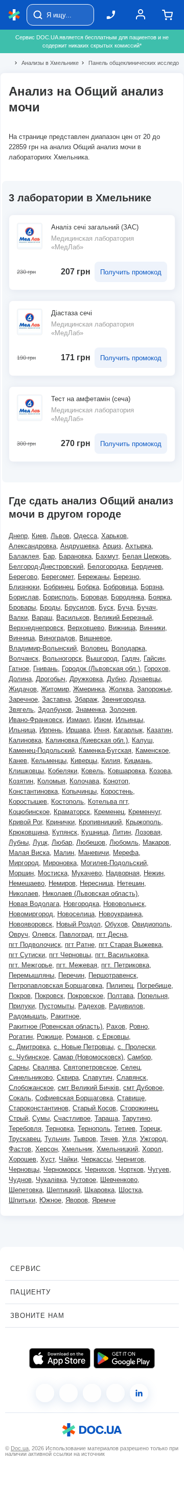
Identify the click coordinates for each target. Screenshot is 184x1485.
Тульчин (57, 1139)
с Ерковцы (113, 1036)
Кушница (94, 832)
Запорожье (154, 689)
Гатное (19, 668)
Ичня (101, 730)
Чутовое (83, 1180)
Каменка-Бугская (105, 750)
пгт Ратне (80, 944)
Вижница (121, 628)
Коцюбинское (29, 812)
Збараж (86, 699)
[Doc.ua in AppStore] (59, 1358)
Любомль (124, 842)
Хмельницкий (117, 1149)
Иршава (78, 730)
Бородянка (127, 597)
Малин (64, 852)
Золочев (122, 709)
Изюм (102, 720)
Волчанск (23, 658)
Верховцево (85, 628)
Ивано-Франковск (35, 720)
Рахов (115, 1026)
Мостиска (52, 873)
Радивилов (126, 1006)
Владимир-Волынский (43, 648)
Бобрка (88, 587)
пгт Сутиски (27, 955)
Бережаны (93, 577)
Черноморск (62, 1169)
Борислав (24, 597)
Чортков (131, 1169)
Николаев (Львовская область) (89, 893)
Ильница (22, 730)
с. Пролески (136, 1047)
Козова (160, 771)
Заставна (56, 699)
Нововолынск (124, 904)
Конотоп (115, 781)
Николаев (23, 893)
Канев (18, 760)
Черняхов (99, 1169)
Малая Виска (29, 852)
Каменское (152, 750)
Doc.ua (20, 1448)
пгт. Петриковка (125, 965)
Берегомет (57, 577)
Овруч (18, 934)
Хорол (152, 1149)
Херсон (46, 1149)
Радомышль (28, 1016)
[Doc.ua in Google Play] (124, 1358)
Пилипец (119, 985)
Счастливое (72, 1118)
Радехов (91, 1006)
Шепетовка (25, 1190)
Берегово (23, 577)
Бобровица (119, 587)
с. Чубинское (29, 1057)
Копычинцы (79, 791)
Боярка (159, 597)
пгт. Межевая (76, 965)
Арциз (112, 546)
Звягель (21, 709)
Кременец (109, 812)
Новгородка (81, 904)
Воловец (94, 648)
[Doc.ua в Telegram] (92, 1393)
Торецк (150, 1128)
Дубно (116, 679)
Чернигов (130, 1159)
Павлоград (76, 934)
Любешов (90, 842)
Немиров (62, 883)
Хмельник (77, 1149)
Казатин (159, 730)
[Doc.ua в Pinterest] (139, 1393)
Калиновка (25, 740)
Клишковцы (26, 771)
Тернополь (94, 1128)
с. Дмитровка (29, 1047)
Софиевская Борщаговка (74, 1098)
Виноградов (57, 638)
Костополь (67, 801)
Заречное (23, 699)
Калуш (142, 740)
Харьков (114, 536)
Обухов (116, 924)
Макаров (156, 842)
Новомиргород (31, 914)
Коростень (117, 791)
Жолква (121, 689)
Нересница (96, 883)
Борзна (152, 587)
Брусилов (79, 607)
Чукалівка (51, 1180)
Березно (126, 577)
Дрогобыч (50, 679)
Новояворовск (30, 924)
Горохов (156, 668)
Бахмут (107, 556)
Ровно (138, 1026)
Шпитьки (22, 1200)
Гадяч (131, 658)
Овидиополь (151, 924)
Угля (129, 1139)
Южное (50, 1200)
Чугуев (158, 1169)
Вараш (42, 617)
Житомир (55, 689)
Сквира (68, 1077)
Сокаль (20, 1098)
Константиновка (33, 791)
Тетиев (124, 1128)
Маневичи (93, 852)
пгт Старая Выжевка (130, 944)
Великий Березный (123, 617)
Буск (106, 607)
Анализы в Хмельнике (46, 63)
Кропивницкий (100, 822)
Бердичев (146, 566)
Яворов (76, 1200)
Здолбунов (55, 709)
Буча (125, 607)
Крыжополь (143, 822)
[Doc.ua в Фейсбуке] (45, 1393)
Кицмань (137, 760)
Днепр (18, 536)
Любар (62, 842)
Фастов (20, 1149)
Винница (22, 638)
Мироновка (60, 863)
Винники (152, 628)
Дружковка (86, 679)
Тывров (85, 1139)
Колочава (84, 781)
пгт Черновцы (70, 955)
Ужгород (153, 1139)
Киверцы (84, 760)
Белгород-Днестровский (46, 566)
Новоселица (76, 914)
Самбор (139, 1057)
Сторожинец (138, 1108)
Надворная (123, 873)
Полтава (120, 996)
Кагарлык (128, 730)
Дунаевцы (145, 679)
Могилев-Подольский (114, 863)
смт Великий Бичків (88, 1088)
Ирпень (50, 730)
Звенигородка (123, 699)
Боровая (94, 597)
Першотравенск (112, 975)
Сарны (19, 1067)
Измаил (78, 720)
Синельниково (31, 1077)
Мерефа (126, 852)
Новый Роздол (78, 924)
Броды (50, 607)
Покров (20, 996)
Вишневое (94, 638)
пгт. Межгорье (30, 965)
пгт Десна (112, 934)
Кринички (60, 822)
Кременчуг (144, 812)
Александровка (32, 546)
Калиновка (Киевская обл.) (86, 740)
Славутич (97, 1077)
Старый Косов (94, 1108)
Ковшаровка (126, 771)
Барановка (75, 556)
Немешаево (26, 883)
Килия (110, 760)
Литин (121, 832)
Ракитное (65, 1016)
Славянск (131, 1077)
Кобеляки (62, 771)
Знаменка (90, 709)
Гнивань (45, 668)
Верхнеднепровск (36, 628)
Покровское (85, 996)
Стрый (18, 1118)
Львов (60, 536)
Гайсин (154, 658)
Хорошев (22, 1159)
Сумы (41, 1118)
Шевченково (118, 1180)
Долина (20, 679)
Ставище (131, 1098)
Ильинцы (129, 720)
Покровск (49, 996)
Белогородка (107, 566)
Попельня (152, 996)
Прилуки (22, 1006)
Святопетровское (90, 1067)
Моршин (21, 873)
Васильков (72, 617)
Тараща (106, 1118)
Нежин (154, 873)
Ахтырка (138, 546)
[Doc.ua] (14, 15)
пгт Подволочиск (35, 944)
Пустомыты (56, 1006)
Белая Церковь (146, 556)
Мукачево (87, 873)
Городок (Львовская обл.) (101, 668)
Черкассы (96, 1159)
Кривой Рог (25, 822)
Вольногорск (62, 658)
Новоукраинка (120, 914)
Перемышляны (31, 975)
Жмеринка (89, 689)
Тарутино (136, 1118)
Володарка (128, 648)
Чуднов (20, 1180)
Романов (79, 1036)
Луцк (40, 842)
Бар (49, 556)
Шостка (130, 1190)
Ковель (92, 771)
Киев (39, 536)
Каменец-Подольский (42, 750)
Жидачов (23, 689)
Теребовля (25, 1128)
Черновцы (24, 1169)
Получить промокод (131, 272)
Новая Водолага (34, 904)
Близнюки (24, 587)
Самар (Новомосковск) (88, 1057)
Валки (18, 617)
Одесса (85, 536)
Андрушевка (79, 546)
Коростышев (28, 801)
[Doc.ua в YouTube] (115, 1393)
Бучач (146, 607)
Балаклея (24, 556)
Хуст (47, 1159)
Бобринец (58, 587)
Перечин (71, 975)
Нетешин (130, 883)
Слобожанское (31, 1088)
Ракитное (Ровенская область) (55, 1026)
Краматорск (72, 812)
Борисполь (60, 597)
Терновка (59, 1128)
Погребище (154, 985)
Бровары (22, 607)
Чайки (68, 1159)
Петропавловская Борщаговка (55, 985)
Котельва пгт (108, 801)
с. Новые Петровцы (83, 1047)
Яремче (104, 1200)
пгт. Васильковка (121, 955)
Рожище (49, 1036)
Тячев (109, 1139)
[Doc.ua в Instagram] (68, 1393)
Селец (130, 1067)
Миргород (24, 863)
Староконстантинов (38, 1108)
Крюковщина (28, 832)
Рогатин (21, 1036)
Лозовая (147, 832)
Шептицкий (63, 1190)
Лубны (19, 842)
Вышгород (102, 658)
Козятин (21, 781)
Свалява (46, 1067)
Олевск (43, 934)
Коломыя (51, 781)
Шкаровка (99, 1190)
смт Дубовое (143, 1088)
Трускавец (24, 1139)
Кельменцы (48, 760)
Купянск (64, 832)
